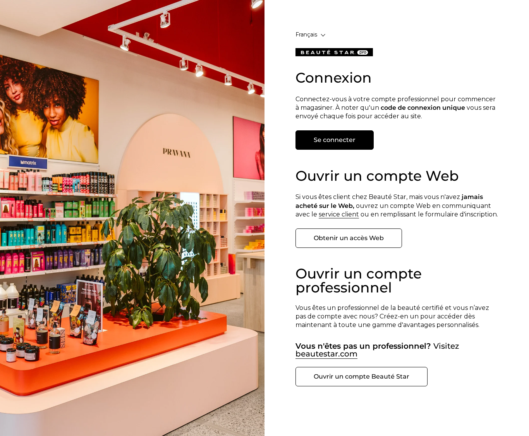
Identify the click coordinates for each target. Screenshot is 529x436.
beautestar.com (326, 353)
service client (339, 214)
